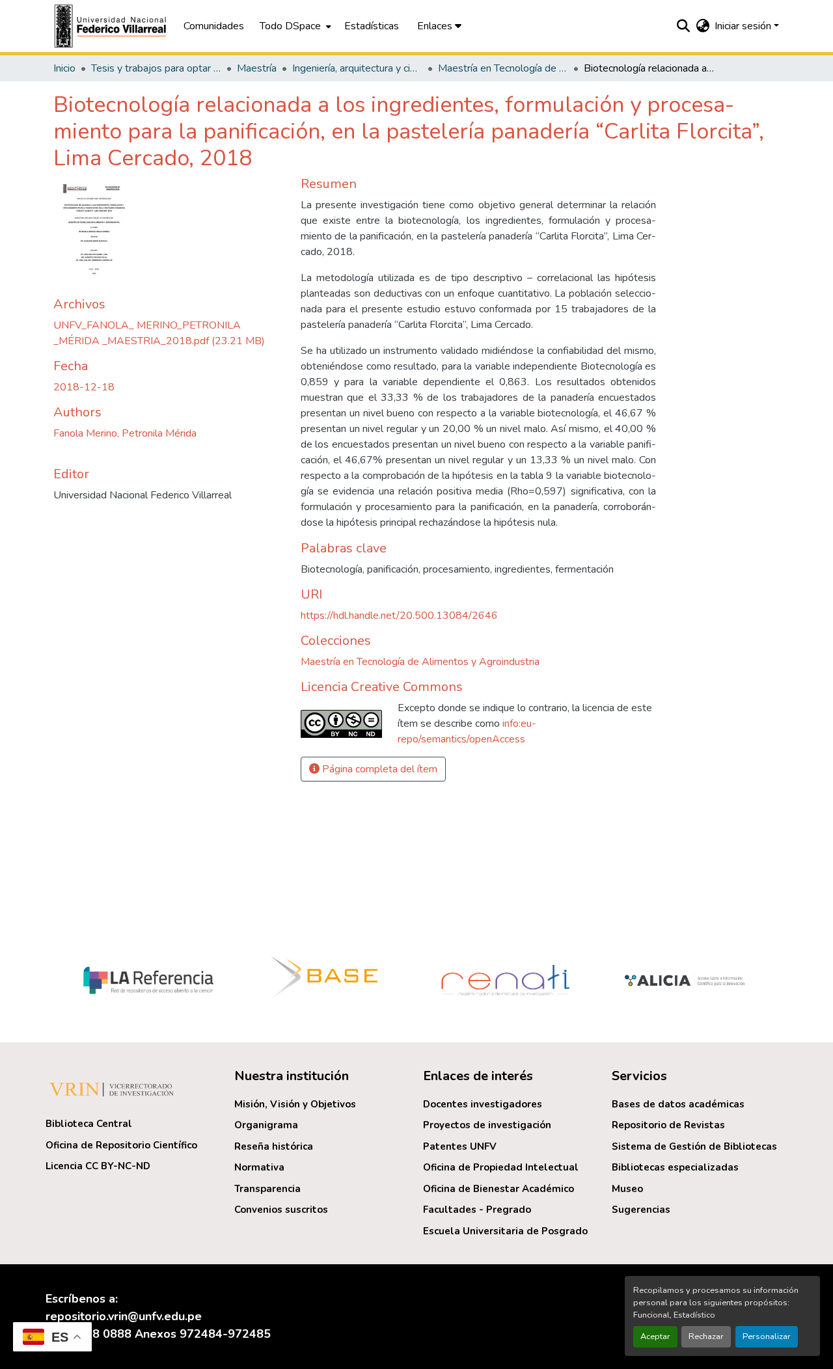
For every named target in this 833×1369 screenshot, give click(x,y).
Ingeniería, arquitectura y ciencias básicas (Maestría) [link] (357, 68)
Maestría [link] (257, 68)
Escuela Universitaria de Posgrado (505, 1231)
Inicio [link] (64, 68)
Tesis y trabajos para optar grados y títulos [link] (156, 68)
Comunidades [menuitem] (214, 26)
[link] (169, 333)
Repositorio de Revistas (668, 1125)
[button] (112, 26)
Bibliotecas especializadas (675, 1167)
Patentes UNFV (460, 1146)
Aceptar (655, 1336)
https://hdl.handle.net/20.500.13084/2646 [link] (399, 615)
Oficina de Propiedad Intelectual (501, 1167)
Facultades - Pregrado (477, 1209)
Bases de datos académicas (678, 1104)
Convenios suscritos (281, 1209)
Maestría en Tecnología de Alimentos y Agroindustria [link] (503, 68)
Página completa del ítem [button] (378, 769)
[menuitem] (294, 26)
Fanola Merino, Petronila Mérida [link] (125, 433)
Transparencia (267, 1188)
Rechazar (706, 1336)
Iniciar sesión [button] (744, 26)
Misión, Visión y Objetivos (295, 1104)
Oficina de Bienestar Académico (498, 1188)
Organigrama (266, 1125)
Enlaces (436, 26)
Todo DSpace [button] (290, 26)
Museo (627, 1188)
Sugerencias (641, 1209)
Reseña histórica (273, 1146)
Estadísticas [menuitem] (371, 26)
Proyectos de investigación (487, 1125)
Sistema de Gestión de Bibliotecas (694, 1146)
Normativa (259, 1167)
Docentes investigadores (482, 1104)
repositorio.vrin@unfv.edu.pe (124, 1316)
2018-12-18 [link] (84, 387)
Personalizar (767, 1336)
